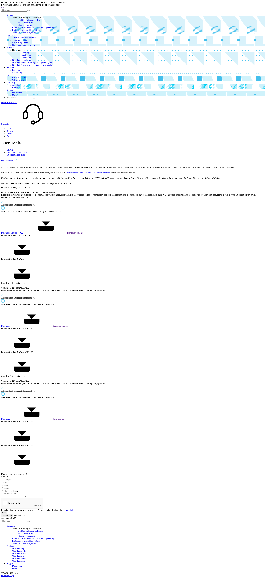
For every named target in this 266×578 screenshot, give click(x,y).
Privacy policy (7, 575)
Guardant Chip (24, 57)
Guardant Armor (19, 553)
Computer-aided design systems (26, 45)
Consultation (6, 124)
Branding (16, 70)
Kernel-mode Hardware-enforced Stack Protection (88, 173)
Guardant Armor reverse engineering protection (32, 65)
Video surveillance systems (24, 37)
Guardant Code (24, 55)
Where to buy (18, 80)
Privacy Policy (69, 510)
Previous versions (75, 233)
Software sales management (24, 32)
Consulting (17, 72)
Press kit (16, 87)
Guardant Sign (24, 52)
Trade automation (19, 40)
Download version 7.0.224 (13, 233)
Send (4, 513)
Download (6, 326)
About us (16, 85)
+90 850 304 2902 (9, 102)
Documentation (8, 160)
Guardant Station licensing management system (32, 62)
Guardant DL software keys (24, 60)
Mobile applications (26, 25)
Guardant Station (19, 558)
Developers (17, 92)
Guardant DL (18, 556)
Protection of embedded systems (26, 30)
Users (14, 95)
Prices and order (19, 77)
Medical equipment (20, 42)
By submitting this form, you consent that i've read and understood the (38, 510)
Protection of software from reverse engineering (33, 27)
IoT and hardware (25, 22)
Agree (4, 7)
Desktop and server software (30, 20)
